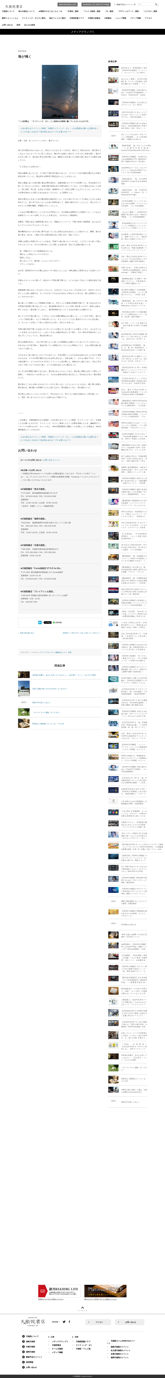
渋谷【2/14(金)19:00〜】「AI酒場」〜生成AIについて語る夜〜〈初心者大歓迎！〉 (134, 636)
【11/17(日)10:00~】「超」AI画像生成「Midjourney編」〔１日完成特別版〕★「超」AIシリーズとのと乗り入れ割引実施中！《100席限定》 (134, 724)
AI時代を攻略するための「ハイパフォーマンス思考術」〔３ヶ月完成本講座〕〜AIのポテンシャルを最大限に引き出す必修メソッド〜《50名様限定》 (134, 425)
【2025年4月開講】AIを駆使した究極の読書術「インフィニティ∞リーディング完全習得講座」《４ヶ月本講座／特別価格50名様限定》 (134, 602)
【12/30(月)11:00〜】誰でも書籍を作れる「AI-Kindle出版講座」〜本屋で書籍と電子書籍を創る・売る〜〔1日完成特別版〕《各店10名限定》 (134, 702)
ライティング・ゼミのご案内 (34, 18)
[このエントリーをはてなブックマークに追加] (40, 622)
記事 (69, 652)
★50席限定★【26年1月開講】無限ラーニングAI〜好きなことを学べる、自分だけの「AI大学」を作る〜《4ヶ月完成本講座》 (134, 336)
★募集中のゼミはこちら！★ (50, 11)
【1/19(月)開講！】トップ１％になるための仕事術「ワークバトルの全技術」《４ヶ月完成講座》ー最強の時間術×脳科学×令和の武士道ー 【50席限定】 (134, 203)
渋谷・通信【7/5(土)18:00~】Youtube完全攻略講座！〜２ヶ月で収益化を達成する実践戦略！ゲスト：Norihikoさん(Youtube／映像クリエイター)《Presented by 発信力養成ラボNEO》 (134, 392)
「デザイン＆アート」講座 (128, 11)
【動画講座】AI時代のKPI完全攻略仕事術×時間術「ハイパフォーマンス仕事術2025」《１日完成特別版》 (134, 403)
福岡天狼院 (30, 1352)
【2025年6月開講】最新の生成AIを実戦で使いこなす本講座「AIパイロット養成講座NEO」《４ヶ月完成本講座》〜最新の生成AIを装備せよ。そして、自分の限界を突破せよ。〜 (134, 491)
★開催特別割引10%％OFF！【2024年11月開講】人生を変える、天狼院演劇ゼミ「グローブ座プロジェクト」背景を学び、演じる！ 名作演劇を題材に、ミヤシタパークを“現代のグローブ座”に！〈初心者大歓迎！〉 (134, 791)
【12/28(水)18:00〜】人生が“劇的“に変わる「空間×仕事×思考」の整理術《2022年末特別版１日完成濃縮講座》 (134, 1024)
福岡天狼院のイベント (120, 1357)
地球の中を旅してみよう (41, 703)
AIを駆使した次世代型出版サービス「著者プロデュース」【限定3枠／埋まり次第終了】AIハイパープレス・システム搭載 (134, 236)
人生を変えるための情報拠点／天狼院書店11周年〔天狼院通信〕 (134, 802)
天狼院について (8, 11)
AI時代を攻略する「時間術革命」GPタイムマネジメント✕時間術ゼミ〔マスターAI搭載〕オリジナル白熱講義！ (134, 758)
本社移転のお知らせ (128, 925)
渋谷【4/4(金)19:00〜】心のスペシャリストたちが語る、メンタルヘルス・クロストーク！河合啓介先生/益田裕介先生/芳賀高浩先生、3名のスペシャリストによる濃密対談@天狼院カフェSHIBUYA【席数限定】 (134, 525)
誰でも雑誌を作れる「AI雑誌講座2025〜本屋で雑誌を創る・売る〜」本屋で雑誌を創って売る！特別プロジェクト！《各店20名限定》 (134, 458)
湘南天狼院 (30, 1341)
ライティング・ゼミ (84, 1345)
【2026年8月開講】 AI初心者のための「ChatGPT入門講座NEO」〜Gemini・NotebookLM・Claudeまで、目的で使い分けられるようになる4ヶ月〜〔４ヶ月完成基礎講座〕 (134, 92)
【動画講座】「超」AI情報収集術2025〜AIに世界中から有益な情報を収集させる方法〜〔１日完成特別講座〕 (134, 580)
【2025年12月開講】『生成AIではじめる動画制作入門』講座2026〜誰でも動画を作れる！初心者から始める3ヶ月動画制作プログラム (134, 159)
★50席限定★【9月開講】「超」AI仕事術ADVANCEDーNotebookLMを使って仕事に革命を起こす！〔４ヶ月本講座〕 (134, 347)
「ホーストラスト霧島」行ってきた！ (46, 712)
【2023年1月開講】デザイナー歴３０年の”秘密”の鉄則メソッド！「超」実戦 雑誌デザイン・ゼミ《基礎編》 (134, 968)
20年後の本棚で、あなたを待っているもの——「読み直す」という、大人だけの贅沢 (64, 675)
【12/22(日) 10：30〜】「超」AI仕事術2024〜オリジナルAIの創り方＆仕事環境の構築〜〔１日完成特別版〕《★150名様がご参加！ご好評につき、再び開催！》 (134, 780)
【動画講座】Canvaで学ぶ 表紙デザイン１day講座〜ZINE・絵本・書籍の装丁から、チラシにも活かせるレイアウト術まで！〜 (134, 447)
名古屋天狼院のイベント (121, 1350)
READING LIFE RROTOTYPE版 (96, 4)
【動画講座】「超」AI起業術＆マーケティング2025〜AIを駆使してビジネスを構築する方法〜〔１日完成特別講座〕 (134, 558)
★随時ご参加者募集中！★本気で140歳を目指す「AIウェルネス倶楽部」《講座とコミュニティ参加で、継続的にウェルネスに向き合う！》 (134, 469)
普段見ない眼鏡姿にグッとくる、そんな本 (48, 724)
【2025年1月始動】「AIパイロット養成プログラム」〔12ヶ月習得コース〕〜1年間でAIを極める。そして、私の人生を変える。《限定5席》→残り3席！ (134, 658)
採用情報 (29, 1362)
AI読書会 (108, 18)
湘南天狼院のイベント (120, 1347)
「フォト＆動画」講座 (91, 11)
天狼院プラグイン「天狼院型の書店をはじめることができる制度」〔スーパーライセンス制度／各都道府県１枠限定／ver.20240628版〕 (134, 824)
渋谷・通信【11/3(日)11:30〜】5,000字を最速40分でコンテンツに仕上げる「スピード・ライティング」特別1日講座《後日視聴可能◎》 (134, 736)
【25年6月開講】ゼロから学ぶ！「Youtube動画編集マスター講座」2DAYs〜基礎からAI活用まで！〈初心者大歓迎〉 (134, 436)
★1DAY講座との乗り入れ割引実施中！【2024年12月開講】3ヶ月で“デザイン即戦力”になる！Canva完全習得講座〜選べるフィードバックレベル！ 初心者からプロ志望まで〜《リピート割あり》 (134, 680)
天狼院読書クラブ (76, 18)
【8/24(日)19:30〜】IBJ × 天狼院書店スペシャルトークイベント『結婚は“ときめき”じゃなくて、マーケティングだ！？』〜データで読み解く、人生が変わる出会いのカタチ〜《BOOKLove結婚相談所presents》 (134, 369)
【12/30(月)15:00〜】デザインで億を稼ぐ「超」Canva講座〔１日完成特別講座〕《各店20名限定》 (134, 691)
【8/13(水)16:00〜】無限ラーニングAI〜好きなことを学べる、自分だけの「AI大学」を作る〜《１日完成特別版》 (134, 358)
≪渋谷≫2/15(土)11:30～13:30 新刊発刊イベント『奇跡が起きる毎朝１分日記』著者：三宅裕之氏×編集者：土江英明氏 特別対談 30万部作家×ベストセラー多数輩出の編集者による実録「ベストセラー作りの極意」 (134, 625)
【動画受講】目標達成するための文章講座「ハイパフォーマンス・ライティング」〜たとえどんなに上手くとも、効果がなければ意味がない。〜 (134, 503)
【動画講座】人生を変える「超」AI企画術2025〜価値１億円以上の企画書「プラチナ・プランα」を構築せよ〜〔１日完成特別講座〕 (134, 569)
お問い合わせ (7, 25)
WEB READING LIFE (67, 4)
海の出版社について (26, 11)
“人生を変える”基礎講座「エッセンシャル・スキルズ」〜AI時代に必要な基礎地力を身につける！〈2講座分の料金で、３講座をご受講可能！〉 (134, 813)
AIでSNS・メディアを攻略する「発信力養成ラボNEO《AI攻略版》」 (134, 325)
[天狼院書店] (13, 5)
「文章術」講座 (72, 11)
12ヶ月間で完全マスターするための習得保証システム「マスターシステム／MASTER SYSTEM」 (134, 869)
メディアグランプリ (46, 652)
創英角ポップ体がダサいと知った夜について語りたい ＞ (82, 633)
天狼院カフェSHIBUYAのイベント (121, 1342)
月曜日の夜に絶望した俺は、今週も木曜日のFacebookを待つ (134, 1091)
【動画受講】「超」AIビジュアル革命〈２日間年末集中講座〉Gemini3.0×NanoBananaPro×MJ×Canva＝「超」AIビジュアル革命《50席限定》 (136, 148)
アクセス (148, 18)
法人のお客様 (29, 25)
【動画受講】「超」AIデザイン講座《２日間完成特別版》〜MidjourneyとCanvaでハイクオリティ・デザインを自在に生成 (134, 303)
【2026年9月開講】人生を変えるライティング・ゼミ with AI (134, 104)
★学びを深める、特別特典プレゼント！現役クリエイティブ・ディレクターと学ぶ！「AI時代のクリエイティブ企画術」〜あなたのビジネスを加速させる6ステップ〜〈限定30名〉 (134, 514)
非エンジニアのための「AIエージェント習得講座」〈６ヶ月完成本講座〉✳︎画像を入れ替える (134, 137)
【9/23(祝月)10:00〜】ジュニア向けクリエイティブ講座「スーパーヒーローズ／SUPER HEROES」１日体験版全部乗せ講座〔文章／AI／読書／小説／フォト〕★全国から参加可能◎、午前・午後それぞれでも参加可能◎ (142, 846)
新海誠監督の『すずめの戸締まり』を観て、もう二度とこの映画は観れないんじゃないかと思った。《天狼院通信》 (134, 991)
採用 (18, 25)
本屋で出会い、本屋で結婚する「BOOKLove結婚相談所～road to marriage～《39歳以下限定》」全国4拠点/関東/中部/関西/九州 (134, 270)
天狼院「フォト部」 (84, 1349)
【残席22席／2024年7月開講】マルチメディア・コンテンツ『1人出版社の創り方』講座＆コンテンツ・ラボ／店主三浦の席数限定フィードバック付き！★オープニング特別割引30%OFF (134, 858)
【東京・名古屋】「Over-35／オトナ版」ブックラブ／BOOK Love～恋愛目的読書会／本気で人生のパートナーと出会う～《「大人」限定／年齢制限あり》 (134, 614)
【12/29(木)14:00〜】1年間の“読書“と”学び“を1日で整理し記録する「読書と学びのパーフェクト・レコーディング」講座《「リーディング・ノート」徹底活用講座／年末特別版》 (134, 1013)
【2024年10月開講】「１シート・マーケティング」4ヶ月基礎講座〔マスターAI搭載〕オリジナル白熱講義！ (134, 747)
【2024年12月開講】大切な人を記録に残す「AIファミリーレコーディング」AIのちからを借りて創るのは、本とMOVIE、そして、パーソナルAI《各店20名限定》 (134, 713)
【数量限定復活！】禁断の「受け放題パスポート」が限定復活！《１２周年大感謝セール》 (134, 281)
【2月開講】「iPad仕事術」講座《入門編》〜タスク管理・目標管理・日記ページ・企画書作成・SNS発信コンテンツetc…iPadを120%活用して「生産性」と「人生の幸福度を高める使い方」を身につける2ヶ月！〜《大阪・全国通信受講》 (134, 957)
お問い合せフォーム (51, 460)
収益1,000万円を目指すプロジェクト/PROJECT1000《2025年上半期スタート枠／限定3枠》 (134, 591)
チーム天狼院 (57, 1349)
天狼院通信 (56, 1345)
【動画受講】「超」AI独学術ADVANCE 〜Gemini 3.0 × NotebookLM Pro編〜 (134, 192)
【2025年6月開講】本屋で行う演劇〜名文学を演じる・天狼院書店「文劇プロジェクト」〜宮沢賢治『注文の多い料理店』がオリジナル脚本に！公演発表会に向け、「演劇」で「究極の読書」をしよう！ (134, 480)
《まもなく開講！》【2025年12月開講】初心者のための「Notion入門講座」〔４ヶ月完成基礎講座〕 (134, 214)
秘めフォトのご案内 (57, 18)
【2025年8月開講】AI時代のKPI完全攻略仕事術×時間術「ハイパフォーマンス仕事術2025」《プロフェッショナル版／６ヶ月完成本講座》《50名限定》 (134, 414)
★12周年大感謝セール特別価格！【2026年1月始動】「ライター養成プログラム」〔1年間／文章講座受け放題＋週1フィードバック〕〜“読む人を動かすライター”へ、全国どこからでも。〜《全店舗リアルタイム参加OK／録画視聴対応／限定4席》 (134, 292)
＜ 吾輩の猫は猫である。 (26, 633)
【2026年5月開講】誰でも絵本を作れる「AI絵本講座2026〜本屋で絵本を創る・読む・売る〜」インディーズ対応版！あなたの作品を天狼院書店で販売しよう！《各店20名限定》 (134, 125)
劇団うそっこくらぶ (10, 18)
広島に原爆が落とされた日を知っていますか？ (49, 689)
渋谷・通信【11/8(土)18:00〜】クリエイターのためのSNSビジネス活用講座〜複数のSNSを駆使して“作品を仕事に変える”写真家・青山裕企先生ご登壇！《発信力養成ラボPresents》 (134, 259)
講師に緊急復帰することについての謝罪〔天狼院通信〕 (134, 902)
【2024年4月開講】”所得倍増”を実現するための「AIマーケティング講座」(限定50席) (134, 880)
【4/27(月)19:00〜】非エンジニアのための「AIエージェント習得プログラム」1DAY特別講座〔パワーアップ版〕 (134, 114)
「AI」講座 (108, 11)
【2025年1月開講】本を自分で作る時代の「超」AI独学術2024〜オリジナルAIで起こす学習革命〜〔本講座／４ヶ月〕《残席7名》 (134, 647)
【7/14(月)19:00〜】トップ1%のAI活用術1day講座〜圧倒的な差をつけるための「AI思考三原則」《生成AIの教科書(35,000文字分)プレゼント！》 (134, 381)
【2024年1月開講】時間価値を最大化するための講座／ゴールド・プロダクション (134, 913)
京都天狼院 (30, 1347)
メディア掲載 (135, 18)
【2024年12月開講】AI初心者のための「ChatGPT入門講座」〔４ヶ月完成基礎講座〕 (134, 769)
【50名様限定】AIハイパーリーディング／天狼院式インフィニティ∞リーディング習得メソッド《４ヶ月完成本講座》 (134, 225)
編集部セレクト (61, 652)
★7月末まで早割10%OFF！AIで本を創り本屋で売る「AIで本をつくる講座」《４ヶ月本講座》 (134, 547)
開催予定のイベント (125, 4)
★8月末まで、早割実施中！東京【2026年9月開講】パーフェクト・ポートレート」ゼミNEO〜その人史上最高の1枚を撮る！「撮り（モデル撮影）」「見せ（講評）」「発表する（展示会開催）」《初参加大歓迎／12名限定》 (134, 70)
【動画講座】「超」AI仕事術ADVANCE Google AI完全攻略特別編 (134, 181)
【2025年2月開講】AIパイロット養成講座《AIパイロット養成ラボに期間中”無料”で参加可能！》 (134, 669)
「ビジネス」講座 (150, 11)
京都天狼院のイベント (120, 1354)
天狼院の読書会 (94, 18)
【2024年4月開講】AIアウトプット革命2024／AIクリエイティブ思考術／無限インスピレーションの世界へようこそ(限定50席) (134, 891)
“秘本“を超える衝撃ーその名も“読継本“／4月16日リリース (134, 936)
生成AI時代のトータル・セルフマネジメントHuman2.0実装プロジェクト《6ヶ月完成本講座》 (134, 170)
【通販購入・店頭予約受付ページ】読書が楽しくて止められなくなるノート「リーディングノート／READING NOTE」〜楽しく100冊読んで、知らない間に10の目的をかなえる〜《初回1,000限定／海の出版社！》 (134, 1002)
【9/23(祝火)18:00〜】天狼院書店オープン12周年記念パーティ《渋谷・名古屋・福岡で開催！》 (134, 314)
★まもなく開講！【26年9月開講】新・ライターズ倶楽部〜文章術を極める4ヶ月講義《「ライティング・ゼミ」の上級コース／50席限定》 (134, 81)
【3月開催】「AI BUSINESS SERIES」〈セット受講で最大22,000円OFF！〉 (134, 536)
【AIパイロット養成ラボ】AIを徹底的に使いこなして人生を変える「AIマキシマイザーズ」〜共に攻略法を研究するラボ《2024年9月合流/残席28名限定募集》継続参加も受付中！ (134, 835)
